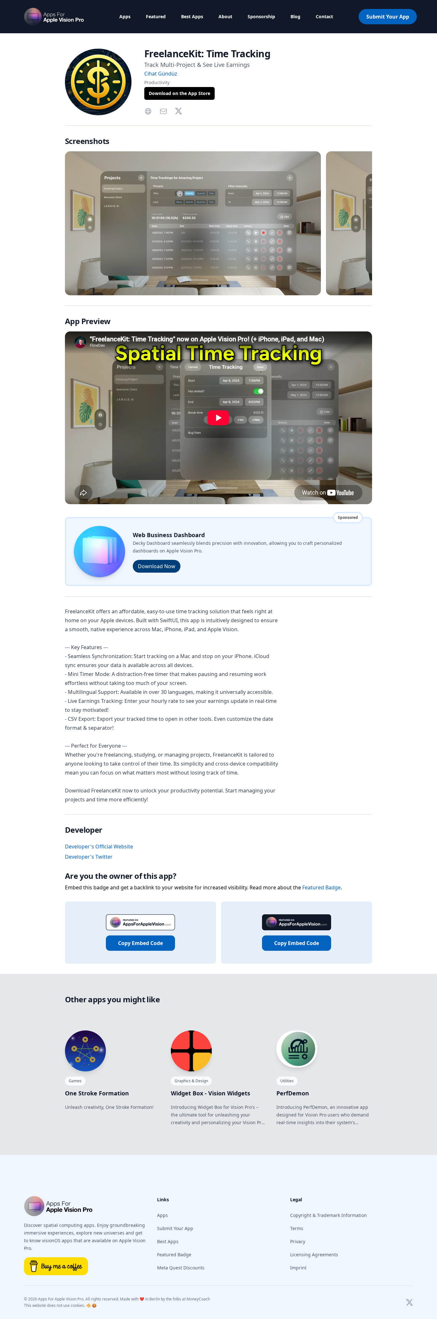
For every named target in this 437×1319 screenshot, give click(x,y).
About (225, 16)
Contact (324, 16)
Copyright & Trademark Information (328, 1215)
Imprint (298, 1268)
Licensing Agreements (314, 1254)
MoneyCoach (198, 1299)
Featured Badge (321, 887)
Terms (296, 1228)
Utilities (287, 1081)
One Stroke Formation (97, 1093)
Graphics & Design (191, 1081)
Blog (295, 16)
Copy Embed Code (140, 943)
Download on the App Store (179, 93)
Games (75, 1081)
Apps (125, 16)
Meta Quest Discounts (180, 1268)
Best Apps (192, 16)
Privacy (297, 1241)
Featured (156, 16)
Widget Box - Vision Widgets (210, 1093)
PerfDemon (292, 1093)
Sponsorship (261, 16)
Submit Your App (387, 16)
